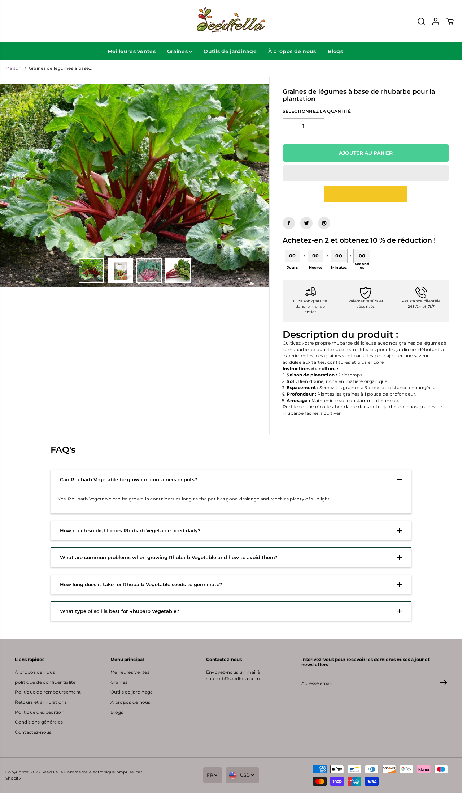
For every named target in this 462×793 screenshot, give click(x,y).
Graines (178, 51)
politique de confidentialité (45, 682)
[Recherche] (421, 21)
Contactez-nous (33, 732)
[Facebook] (289, 223)
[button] (366, 173)
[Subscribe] (443, 683)
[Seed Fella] (231, 21)
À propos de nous (292, 51)
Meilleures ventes (132, 51)
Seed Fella (52, 772)
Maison (13, 68)
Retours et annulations (40, 702)
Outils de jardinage (230, 51)
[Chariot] (450, 21)
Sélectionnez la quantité (317, 111)
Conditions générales (39, 722)
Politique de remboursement (48, 692)
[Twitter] (306, 223)
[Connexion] (435, 21)
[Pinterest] (324, 223)
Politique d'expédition (39, 712)
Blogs (335, 51)
